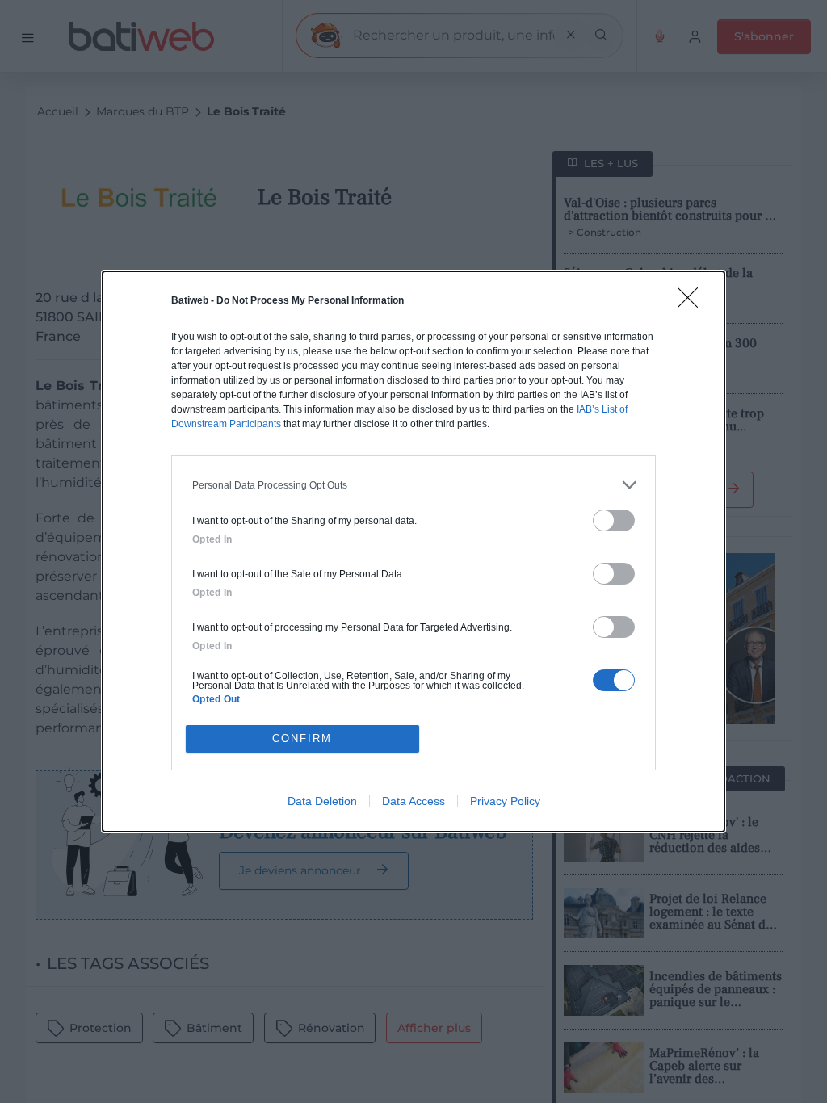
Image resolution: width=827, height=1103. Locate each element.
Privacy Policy (505, 801)
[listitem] (413, 484)
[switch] (614, 520)
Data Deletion (322, 801)
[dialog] (413, 551)
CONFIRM (302, 738)
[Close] (693, 302)
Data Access (413, 801)
